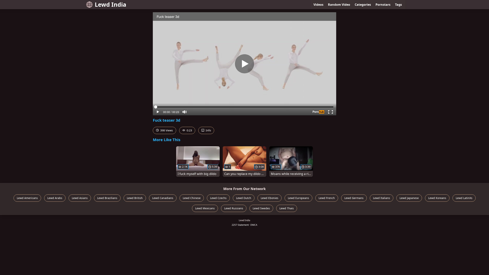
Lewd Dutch (243, 198)
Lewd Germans (354, 198)
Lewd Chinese (192, 198)
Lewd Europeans (298, 198)
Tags (398, 4)
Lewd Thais (286, 208)
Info (208, 130)
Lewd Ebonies (269, 198)
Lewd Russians (233, 208)
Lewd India (110, 4)
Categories (363, 4)
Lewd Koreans (437, 198)
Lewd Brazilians (107, 198)
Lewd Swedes (261, 208)
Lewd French (327, 198)
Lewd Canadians (162, 198)
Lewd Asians (80, 198)
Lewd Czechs (218, 198)
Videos (318, 4)
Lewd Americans (27, 198)
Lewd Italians (381, 198)
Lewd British (135, 198)
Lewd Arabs (54, 198)
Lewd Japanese (409, 198)
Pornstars (383, 4)
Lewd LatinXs (464, 198)
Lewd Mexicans (205, 208)
